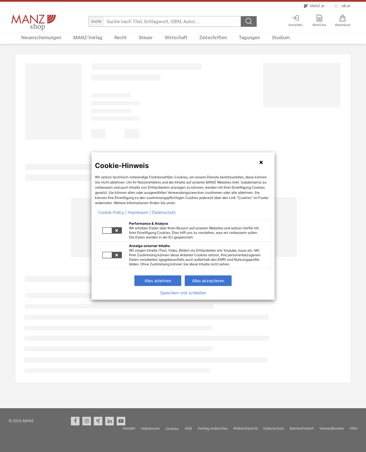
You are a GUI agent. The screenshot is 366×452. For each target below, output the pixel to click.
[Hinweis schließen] (261, 162)
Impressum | (139, 212)
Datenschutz (164, 212)
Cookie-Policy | (112, 212)
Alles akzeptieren (208, 280)
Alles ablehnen (157, 280)
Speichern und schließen (183, 293)
